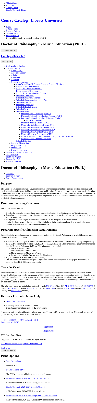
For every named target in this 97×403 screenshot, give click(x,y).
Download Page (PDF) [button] (15, 370)
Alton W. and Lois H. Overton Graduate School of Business (40, 84)
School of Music (12, 36)
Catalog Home (12, 8)
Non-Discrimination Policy (11, 344)
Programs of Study (18, 145)
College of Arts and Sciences (27, 86)
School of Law (22, 109)
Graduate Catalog (13, 31)
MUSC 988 (31, 288)
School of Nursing (23, 141)
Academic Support (18, 73)
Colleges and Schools (14, 33)
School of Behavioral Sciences (28, 98)
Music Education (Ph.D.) (36, 120)
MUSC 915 (69, 286)
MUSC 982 (87, 288)
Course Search (12, 154)
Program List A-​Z (13, 159)
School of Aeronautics (25, 95)
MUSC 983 (16, 291)
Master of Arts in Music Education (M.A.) (38, 129)
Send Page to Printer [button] (14, 361)
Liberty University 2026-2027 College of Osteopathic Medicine (31, 395)
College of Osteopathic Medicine (29, 89)
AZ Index (10, 5)
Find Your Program (13, 157)
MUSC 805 (51, 286)
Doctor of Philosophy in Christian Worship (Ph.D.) (41, 116)
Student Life (16, 148)
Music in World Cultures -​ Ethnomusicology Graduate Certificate (47, 136)
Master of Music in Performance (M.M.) (37, 134)
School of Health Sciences (26, 107)
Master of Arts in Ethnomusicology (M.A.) (38, 125)
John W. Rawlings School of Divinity (31, 93)
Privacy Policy (29, 344)
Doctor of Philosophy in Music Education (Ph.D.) (41, 118)
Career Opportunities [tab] (14, 178)
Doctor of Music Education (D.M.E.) (36, 114)
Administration (17, 75)
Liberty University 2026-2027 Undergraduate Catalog (27, 378)
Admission (15, 77)
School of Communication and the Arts (31, 100)
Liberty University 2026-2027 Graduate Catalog (25, 387)
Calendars (15, 80)
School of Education (24, 102)
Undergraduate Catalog (15, 66)
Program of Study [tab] (13, 176)
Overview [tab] (10, 173)
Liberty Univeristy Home (16, 10)
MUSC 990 (69, 288)
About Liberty (16, 70)
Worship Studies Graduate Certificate (36, 139)
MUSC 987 (12, 288)
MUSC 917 (88, 286)
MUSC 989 (50, 288)
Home (8, 26)
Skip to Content (12, 3)
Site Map (38, 344)
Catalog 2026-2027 (13, 56)
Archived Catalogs (13, 161)
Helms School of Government (28, 91)
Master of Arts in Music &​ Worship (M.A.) (38, 127)
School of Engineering (25, 105)
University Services (19, 150)
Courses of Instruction (20, 143)
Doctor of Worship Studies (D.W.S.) (35, 123)
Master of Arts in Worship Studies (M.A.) (37, 132)
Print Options (7, 62)
